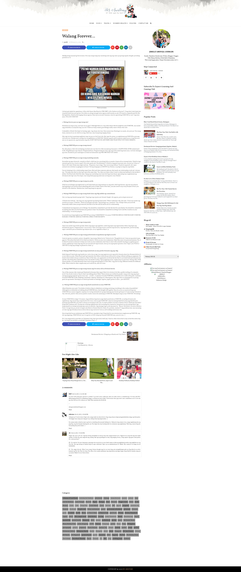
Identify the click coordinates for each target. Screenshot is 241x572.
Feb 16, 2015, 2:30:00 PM (81, 414)
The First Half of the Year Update (155, 235)
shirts (106, 531)
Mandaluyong (128, 516)
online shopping (82, 524)
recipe (130, 527)
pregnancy (82, 527)
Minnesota (86, 520)
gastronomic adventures (114, 509)
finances (65, 509)
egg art (119, 505)
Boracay (65, 505)
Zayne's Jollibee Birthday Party (166, 167)
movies (114, 520)
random (65, 30)
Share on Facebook (74, 47)
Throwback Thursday (78, 538)
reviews (136, 527)
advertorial (98, 498)
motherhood (106, 520)
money (98, 520)
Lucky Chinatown (110, 516)
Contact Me (143, 23)
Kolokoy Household (131, 513)
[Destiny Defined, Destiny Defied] (129, 368)
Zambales (127, 538)
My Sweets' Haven (129, 520)
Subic (108, 535)
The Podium (66, 538)
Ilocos (84, 513)
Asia (136, 498)
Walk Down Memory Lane (153, 240)
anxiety (124, 498)
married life (66, 520)
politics (75, 527)
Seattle (92, 531)
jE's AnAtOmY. (127, 569)
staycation (102, 535)
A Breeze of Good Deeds (70, 498)
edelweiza (71, 414)
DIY (113, 505)
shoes (111, 531)
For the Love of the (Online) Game (154, 179)
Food (98, 23)
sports (95, 535)
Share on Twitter (99, 47)
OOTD (92, 524)
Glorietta (135, 509)
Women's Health (119, 23)
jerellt (66, 42)
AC (70, 433)
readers (124, 527)
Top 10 (89, 538)
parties (113, 524)
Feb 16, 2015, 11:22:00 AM (79, 394)
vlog (109, 538)
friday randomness (93, 509)
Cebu (76, 505)
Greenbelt (71, 513)
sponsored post (86, 535)
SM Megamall (75, 535)
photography (67, 527)
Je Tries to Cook (103, 513)
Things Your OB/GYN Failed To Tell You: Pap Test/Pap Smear (167, 204)
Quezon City (103, 527)
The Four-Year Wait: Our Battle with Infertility (167, 133)
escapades (126, 505)
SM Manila (66, 535)
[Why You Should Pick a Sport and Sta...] (102, 368)
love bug (100, 516)
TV (101, 538)
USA (105, 538)
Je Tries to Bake (92, 513)
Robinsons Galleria (69, 531)
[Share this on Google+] (113, 47)
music (120, 520)
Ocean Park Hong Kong (152, 248)
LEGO (71, 516)
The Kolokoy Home (132, 535)
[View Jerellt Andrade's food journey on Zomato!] (161, 268)
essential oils (135, 505)
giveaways (127, 509)
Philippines (131, 524)
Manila (137, 516)
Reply (70, 409)
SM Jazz (137, 531)
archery (131, 498)
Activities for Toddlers (86, 498)
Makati (120, 516)
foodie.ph (73, 509)
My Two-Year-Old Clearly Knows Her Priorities (167, 190)
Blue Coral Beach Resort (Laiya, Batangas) (156, 122)
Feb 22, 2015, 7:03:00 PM (78, 433)
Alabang (106, 498)
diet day (108, 505)
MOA (92, 520)
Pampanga (105, 524)
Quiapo (111, 527)
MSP (70, 394)
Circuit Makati (93, 505)
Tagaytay (115, 535)
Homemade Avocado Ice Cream (154, 244)
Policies (133, 23)
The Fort (122, 535)
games (103, 509)
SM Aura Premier (128, 531)
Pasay (118, 524)
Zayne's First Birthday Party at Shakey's (156, 157)
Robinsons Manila (82, 531)
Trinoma (95, 538)
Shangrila (99, 531)
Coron (102, 505)
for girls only (82, 509)
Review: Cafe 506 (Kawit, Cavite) (155, 231)
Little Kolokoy (92, 516)
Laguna (65, 516)
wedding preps (117, 538)
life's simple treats (80, 516)
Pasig (124, 524)
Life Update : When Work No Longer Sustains (158, 226)
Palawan (98, 524)
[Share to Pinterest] (130, 47)
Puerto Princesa (92, 527)
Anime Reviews (115, 498)
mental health (76, 520)
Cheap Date (83, 505)
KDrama (120, 513)
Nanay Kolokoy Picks (69, 524)
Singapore (118, 531)
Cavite (71, 505)
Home (92, 23)
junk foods (113, 513)
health (78, 513)
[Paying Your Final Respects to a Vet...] (74, 368)
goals (64, 513)
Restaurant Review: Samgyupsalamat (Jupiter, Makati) (160, 146)
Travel (106, 23)
